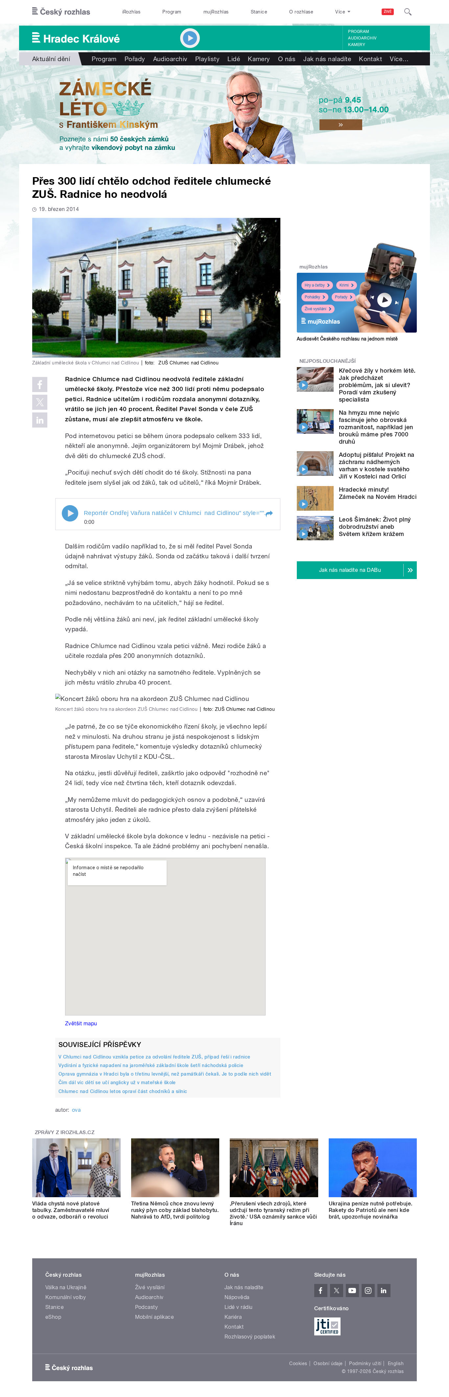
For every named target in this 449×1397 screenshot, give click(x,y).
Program (171, 11)
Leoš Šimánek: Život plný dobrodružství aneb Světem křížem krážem (375, 526)
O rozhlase (301, 11)
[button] (269, 514)
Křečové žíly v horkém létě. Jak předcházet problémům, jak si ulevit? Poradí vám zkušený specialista (377, 385)
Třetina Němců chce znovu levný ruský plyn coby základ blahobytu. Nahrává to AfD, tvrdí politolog (175, 1210)
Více (399, 58)
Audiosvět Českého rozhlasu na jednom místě (347, 338)
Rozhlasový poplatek (250, 1337)
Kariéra (233, 1317)
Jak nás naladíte (327, 58)
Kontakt (370, 58)
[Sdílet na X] (39, 402)
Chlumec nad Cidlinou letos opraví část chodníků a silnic (123, 1091)
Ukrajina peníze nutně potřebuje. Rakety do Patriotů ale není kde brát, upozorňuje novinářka (371, 1210)
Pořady (135, 58)
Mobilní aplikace (154, 1317)
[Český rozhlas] (61, 12)
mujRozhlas (216, 11)
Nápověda (237, 1297)
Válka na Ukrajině (65, 1287)
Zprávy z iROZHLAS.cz (65, 1132)
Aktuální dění (51, 58)
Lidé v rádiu (239, 1307)
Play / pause (70, 513)
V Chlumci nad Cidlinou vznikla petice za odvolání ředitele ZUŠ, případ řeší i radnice (154, 1056)
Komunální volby (65, 1297)
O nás (286, 58)
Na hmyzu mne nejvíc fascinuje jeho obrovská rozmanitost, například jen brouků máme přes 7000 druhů (376, 427)
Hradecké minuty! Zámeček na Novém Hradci (377, 493)
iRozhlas (131, 11)
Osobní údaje (328, 1363)
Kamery (356, 44)
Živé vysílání (315, 309)
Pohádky (312, 297)
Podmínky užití (365, 1363)
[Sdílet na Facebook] (39, 384)
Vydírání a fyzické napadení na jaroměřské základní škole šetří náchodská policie (151, 1065)
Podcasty (146, 1307)
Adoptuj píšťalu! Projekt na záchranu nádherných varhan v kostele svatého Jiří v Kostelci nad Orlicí (376, 465)
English (396, 1363)
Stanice (259, 11)
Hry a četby (315, 285)
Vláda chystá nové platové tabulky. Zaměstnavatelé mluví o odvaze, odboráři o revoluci (70, 1210)
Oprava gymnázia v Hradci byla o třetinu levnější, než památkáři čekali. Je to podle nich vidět (165, 1074)
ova (76, 1110)
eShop (53, 1317)
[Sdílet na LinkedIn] (39, 420)
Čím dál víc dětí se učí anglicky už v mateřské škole (117, 1082)
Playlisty (207, 58)
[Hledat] (408, 12)
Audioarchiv (362, 38)
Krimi (344, 285)
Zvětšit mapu (81, 1023)
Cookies (298, 1363)
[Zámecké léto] (224, 114)
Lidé (233, 58)
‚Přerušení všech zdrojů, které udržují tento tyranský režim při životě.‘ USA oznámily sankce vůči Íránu (273, 1213)
